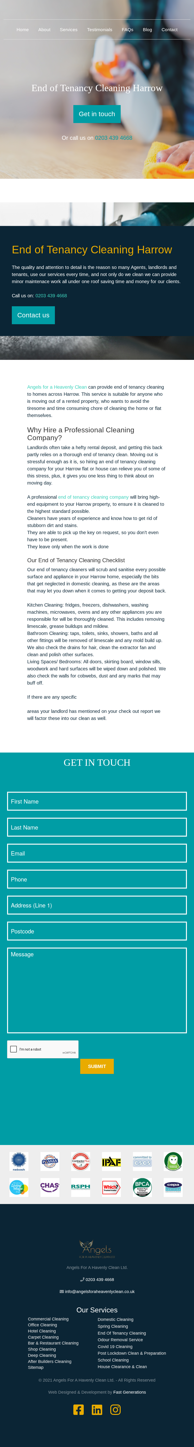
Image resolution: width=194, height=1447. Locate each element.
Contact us (33, 315)
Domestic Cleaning (115, 1319)
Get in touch (97, 114)
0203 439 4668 (113, 138)
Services (69, 29)
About (44, 29)
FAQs (127, 29)
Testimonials (99, 29)
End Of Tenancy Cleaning (122, 1333)
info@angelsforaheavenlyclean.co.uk (100, 1291)
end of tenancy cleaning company (93, 497)
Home (23, 29)
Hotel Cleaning (42, 1331)
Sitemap (36, 1367)
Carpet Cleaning (43, 1337)
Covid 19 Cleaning (115, 1346)
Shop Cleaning (42, 1349)
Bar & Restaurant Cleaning (53, 1343)
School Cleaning (113, 1360)
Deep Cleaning (42, 1355)
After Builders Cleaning (49, 1361)
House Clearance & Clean (122, 1366)
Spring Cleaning (113, 1326)
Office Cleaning (42, 1325)
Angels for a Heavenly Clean (57, 387)
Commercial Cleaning (48, 1319)
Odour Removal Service (120, 1339)
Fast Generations (129, 1392)
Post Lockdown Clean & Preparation (132, 1353)
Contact (169, 29)
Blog (147, 29)
